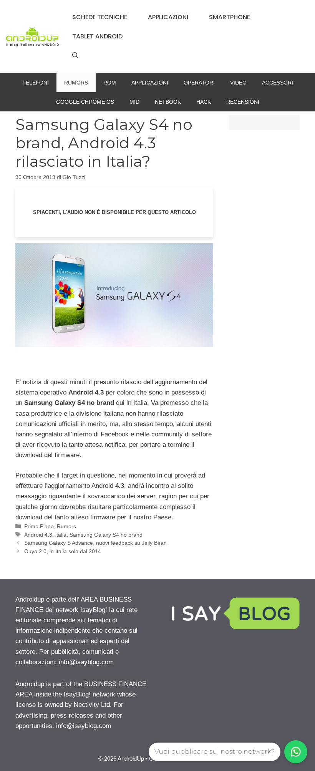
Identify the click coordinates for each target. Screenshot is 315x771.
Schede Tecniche (99, 17)
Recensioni (242, 102)
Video (238, 83)
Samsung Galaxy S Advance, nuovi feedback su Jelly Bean (95, 543)
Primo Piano (39, 526)
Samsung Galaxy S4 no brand (106, 535)
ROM (109, 83)
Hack (203, 102)
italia (60, 535)
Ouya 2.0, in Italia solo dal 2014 (62, 551)
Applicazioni (168, 17)
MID (134, 102)
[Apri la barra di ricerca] (75, 55)
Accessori (277, 83)
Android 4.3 (38, 535)
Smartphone (229, 17)
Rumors (76, 83)
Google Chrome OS (85, 102)
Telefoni (35, 83)
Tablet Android (97, 36)
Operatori (199, 83)
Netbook (168, 102)
